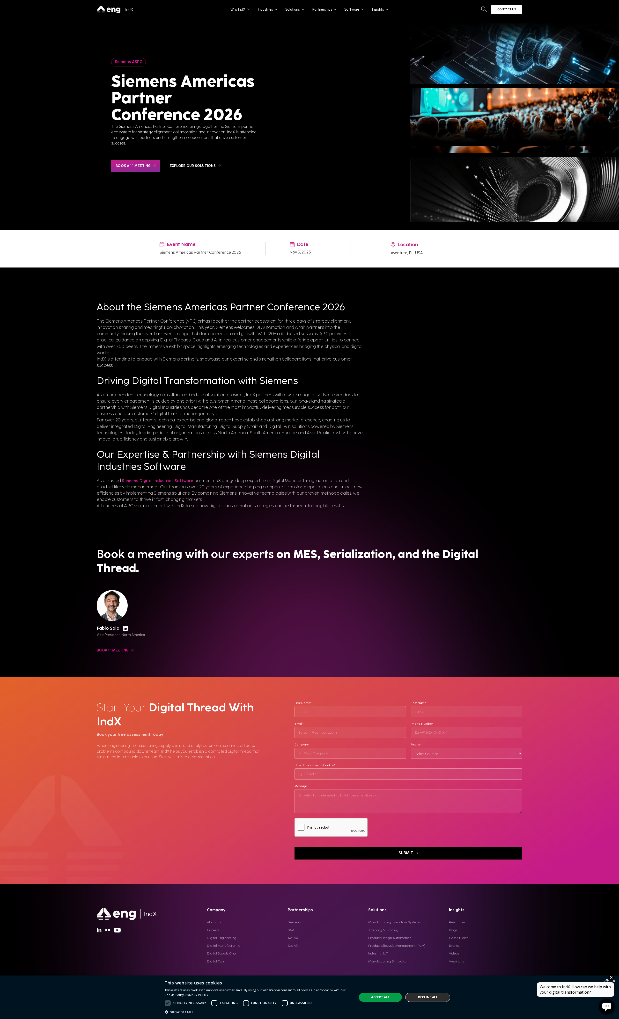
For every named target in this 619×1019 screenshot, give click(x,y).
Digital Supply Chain (222, 953)
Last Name (419, 703)
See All (293, 946)
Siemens (294, 922)
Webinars (456, 961)
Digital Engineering (221, 938)
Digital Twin (216, 961)
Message (301, 786)
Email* (299, 724)
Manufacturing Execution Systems (394, 922)
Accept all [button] (380, 997)
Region (416, 744)
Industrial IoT (378, 953)
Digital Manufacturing (223, 946)
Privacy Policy (196, 995)
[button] (258, 1012)
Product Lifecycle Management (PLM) (396, 946)
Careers (213, 930)
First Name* (303, 703)
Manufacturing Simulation (388, 961)
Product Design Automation (389, 938)
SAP (291, 930)
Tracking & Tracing (383, 930)
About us (214, 922)
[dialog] (309, 997)
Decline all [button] (428, 997)
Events (454, 946)
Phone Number (422, 724)
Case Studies (458, 938)
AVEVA (293, 938)
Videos (454, 953)
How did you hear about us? (315, 765)
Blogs (453, 930)
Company (302, 744)
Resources (457, 922)
